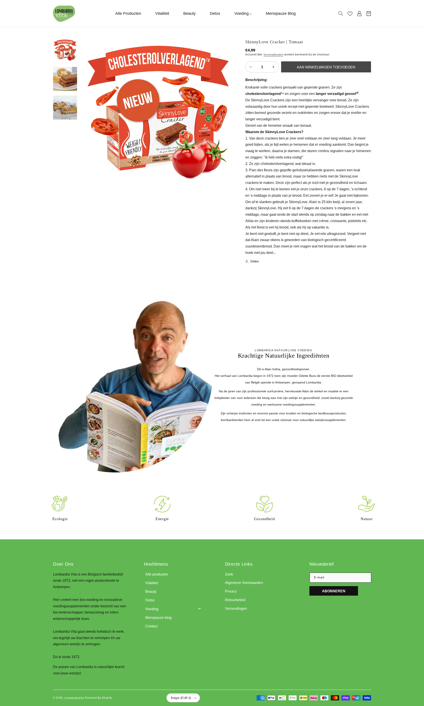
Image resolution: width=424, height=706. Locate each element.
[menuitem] (128, 13)
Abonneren (333, 591)
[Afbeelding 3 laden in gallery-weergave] (65, 108)
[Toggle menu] (199, 608)
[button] (340, 13)
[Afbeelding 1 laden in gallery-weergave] (65, 50)
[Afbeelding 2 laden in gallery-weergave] (65, 79)
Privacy (231, 591)
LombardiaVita (74, 697)
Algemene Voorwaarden (244, 583)
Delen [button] (254, 261)
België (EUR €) (181, 698)
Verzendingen (236, 608)
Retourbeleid (235, 600)
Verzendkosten (273, 54)
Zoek (229, 574)
